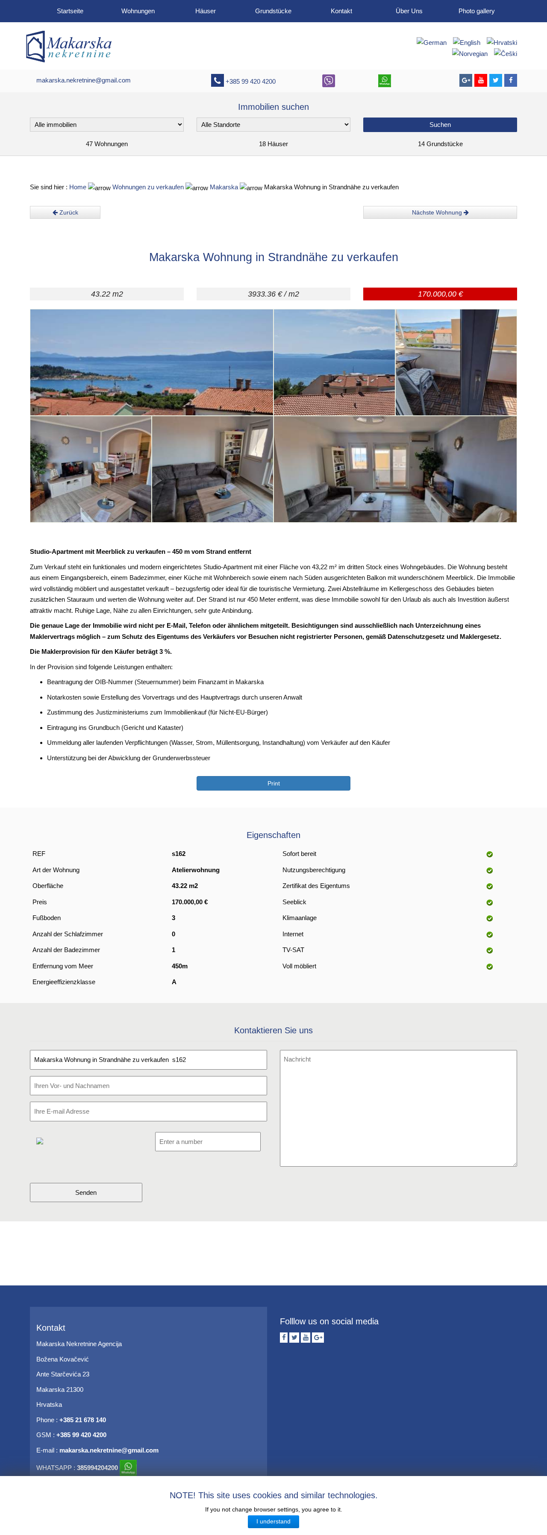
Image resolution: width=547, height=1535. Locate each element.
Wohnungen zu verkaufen (148, 187)
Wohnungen (138, 11)
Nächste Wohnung (438, 212)
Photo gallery (477, 11)
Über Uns (409, 11)
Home (77, 187)
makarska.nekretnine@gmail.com (83, 80)
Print (274, 783)
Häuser (205, 11)
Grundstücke (273, 11)
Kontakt (341, 11)
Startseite (70, 11)
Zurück (68, 212)
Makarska (225, 187)
